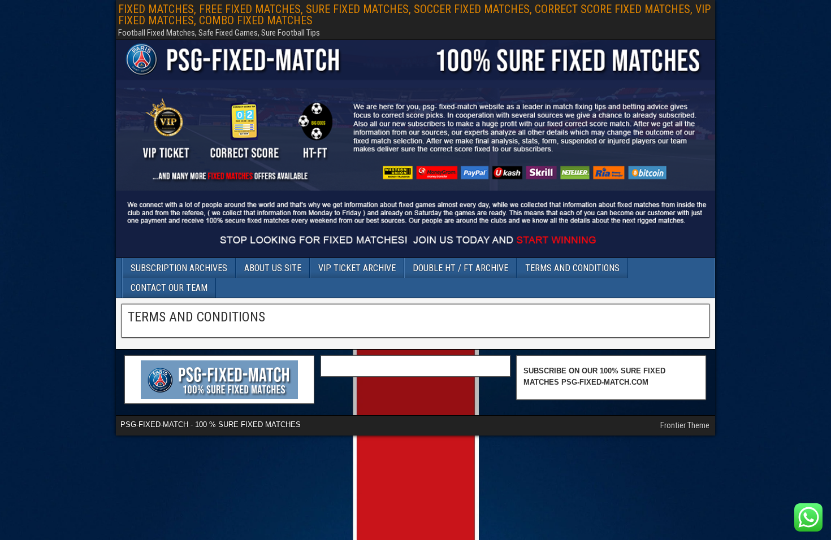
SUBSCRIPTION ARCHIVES (179, 268)
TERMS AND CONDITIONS (572, 268)
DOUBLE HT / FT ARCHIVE (460, 268)
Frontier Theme (684, 425)
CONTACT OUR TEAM (169, 287)
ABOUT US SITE (272, 268)
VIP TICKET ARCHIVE (357, 268)
